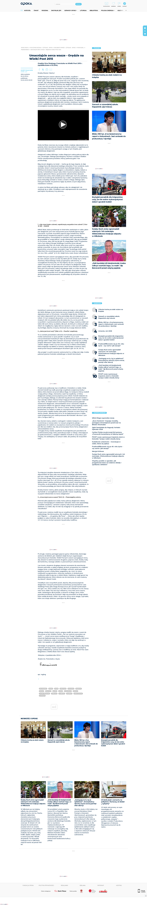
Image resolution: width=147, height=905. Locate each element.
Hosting (119, 885)
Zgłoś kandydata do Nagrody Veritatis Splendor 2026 (106, 428)
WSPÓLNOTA (69, 693)
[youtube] (145, 33)
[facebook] (145, 28)
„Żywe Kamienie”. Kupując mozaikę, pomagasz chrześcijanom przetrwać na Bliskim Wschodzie (106, 423)
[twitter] (145, 31)
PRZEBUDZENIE (67, 691)
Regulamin (64, 885)
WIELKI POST (54, 693)
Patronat (100, 885)
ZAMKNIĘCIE (42, 695)
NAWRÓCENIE (71, 688)
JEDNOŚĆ (51, 688)
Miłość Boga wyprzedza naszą (103, 418)
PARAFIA (55, 691)
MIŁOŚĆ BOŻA (63, 688)
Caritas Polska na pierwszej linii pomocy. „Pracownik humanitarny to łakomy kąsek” (108, 433)
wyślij (51, 69)
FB (39, 69)
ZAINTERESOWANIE (78, 693)
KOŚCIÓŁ (56, 688)
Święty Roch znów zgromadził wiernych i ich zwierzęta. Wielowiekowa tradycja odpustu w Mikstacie (108, 456)
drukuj (47, 69)
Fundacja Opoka (28, 885)
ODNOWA (41, 691)
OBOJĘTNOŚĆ (78, 688)
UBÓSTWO (75, 691)
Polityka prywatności (46, 885)
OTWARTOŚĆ (48, 691)
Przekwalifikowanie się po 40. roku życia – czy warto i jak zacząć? (107, 447)
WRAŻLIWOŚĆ (62, 693)
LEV (26, 72)
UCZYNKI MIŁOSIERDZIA (44, 693)
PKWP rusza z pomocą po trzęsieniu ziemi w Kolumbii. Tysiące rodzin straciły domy (108, 438)
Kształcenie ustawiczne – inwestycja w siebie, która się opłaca (106, 443)
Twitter (43, 69)
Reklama (82, 885)
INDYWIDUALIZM (43, 688)
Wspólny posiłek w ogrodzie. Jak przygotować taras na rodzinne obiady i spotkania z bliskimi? (106, 463)
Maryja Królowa (98, 451)
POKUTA (60, 691)
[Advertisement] (73, 27)
